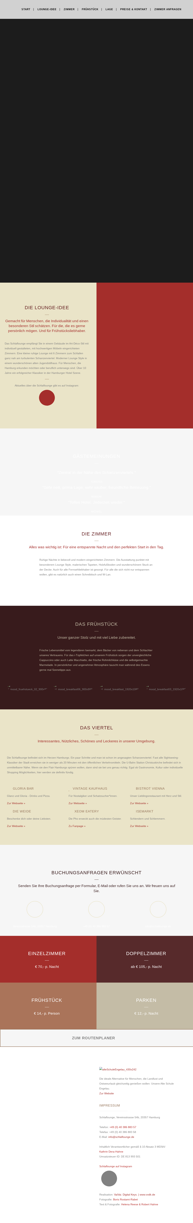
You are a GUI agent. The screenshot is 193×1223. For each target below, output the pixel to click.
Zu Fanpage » (77, 826)
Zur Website (106, 1093)
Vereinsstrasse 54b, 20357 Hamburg (35, 926)
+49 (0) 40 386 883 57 (96, 926)
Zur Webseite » (16, 803)
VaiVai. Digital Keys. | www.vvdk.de (134, 1194)
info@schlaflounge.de (158, 926)
